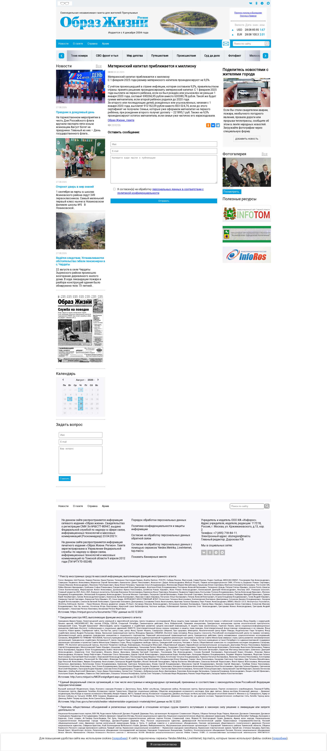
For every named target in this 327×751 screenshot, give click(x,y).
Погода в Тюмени (248, 16)
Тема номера (79, 55)
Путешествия (159, 55)
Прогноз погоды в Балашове (248, 13)
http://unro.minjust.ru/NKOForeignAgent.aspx (95, 677)
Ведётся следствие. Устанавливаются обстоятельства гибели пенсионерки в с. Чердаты (80, 261)
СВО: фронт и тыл (107, 55)
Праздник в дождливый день (75, 112)
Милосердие (258, 55)
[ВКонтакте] (213, 125)
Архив (105, 43)
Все (99, 66)
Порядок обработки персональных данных (158, 520)
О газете (78, 43)
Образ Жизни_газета (121, 120)
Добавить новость (246, 139)
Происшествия (186, 55)
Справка (92, 43)
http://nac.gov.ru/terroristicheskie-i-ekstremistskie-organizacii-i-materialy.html (113, 701)
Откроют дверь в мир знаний (75, 186)
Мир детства (135, 55)
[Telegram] (218, 125)
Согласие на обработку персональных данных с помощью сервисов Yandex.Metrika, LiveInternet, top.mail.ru (161, 547)
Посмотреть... (231, 191)
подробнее (120, 738)
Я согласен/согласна (163, 744)
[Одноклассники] (208, 125)
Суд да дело (212, 55)
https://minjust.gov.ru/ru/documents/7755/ (94, 612)
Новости (63, 43)
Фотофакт (234, 55)
